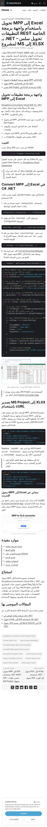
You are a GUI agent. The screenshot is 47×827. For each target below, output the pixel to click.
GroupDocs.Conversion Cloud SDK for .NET (22, 105)
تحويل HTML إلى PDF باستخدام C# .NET (21, 619)
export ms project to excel (12, 658)
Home (5, 10)
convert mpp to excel (33, 654)
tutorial (29, 171)
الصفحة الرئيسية (8, 19)
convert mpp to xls (10, 640)
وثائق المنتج (10, 550)
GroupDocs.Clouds (23, 19)
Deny (33, 819)
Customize (14, 819)
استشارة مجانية (12, 561)
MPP (27, 53)
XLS (23, 65)
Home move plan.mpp (28, 395)
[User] (40, 3)
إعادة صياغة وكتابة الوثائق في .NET (18, 616)
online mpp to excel (29, 663)
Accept (23, 813)
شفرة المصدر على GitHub (17, 554)
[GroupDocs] (13, 3)
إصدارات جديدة (12, 565)
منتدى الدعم (10, 557)
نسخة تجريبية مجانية (14, 546)
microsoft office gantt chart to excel (16, 649)
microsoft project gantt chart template (16, 645)
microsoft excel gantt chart (13, 654)
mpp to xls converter (10, 663)
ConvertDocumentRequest (30, 251)
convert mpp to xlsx (33, 658)
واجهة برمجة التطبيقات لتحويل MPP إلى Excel (23, 80)
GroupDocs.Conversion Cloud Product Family (19, 636)
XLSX (27, 65)
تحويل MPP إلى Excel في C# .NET (19, 83)
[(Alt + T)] (11, 10)
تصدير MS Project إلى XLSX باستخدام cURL (22, 87)
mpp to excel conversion (29, 640)
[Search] (44, 3)
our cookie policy (15, 809)
